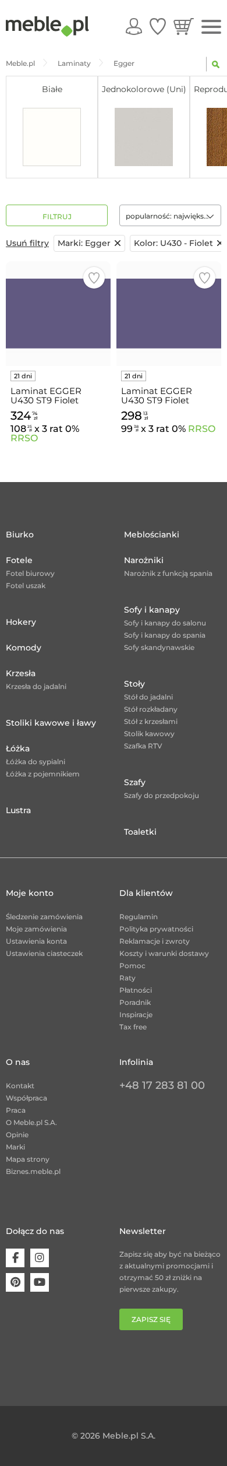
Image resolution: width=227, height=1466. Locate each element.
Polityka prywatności (156, 928)
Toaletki (140, 832)
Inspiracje (135, 1014)
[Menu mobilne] (211, 27)
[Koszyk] (183, 26)
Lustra (18, 810)
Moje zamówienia (36, 928)
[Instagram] (39, 1258)
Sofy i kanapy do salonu (165, 622)
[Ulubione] (158, 26)
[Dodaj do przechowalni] (94, 278)
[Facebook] (15, 1258)
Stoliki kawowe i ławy (51, 723)
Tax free (133, 1026)
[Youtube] (39, 1282)
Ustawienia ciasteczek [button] (44, 953)
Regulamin (138, 916)
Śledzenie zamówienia (44, 916)
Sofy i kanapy (152, 609)
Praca (16, 1110)
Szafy (135, 782)
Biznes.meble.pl (33, 1171)
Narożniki (144, 560)
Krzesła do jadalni (36, 686)
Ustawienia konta (36, 941)
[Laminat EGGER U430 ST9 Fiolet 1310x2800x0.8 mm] (168, 313)
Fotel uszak (25, 585)
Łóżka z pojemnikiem (43, 773)
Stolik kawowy (149, 733)
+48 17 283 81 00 (162, 1085)
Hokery (21, 622)
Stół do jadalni (148, 696)
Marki (15, 1146)
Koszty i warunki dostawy (164, 953)
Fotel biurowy (30, 573)
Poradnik (135, 1002)
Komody (23, 647)
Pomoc (132, 965)
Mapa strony (27, 1159)
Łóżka (18, 748)
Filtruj (57, 216)
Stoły (134, 683)
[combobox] (170, 215)
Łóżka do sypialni (35, 761)
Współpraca (26, 1098)
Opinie (17, 1134)
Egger (84, 243)
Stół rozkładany (151, 709)
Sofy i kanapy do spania (164, 635)
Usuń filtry (27, 243)
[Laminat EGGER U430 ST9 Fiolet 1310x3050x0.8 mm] (58, 313)
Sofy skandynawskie (159, 647)
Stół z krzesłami (151, 721)
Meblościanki (151, 534)
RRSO (24, 438)
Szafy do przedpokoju (161, 795)
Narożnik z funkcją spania (168, 573)
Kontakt (20, 1085)
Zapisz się (151, 1319)
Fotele (19, 560)
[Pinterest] (15, 1282)
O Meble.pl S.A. (31, 1122)
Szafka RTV (143, 745)
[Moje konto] (134, 26)
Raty (127, 977)
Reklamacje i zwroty (154, 941)
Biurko (20, 534)
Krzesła (21, 673)
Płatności (135, 990)
